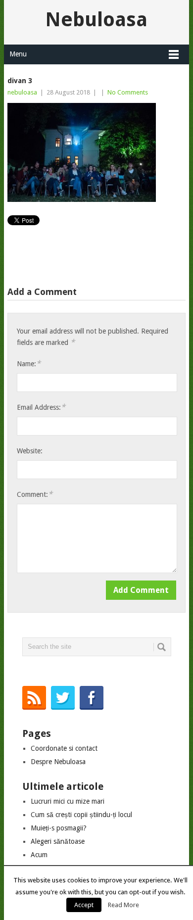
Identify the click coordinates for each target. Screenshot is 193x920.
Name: (29, 363)
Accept (84, 905)
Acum (39, 855)
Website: (30, 451)
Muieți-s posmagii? (59, 828)
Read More (123, 905)
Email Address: (41, 407)
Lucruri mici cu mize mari (67, 801)
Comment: (34, 494)
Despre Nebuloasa (58, 762)
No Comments (127, 92)
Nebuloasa (96, 19)
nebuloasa (22, 92)
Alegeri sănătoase (58, 841)
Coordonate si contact (64, 748)
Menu (18, 54)
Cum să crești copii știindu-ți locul (81, 815)
